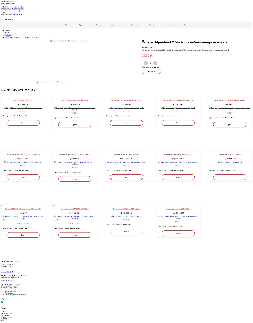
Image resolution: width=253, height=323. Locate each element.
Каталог (7, 32)
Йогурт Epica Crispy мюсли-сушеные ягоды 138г (178, 100)
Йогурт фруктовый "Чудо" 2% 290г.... (178, 209)
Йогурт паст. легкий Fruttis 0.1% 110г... (126, 154)
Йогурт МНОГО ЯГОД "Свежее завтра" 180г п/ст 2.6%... (23, 209)
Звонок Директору (18, 9)
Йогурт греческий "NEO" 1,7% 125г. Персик (126, 209)
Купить (23, 123)
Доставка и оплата (11, 291)
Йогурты (8, 36)
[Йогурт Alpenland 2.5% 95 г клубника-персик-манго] (69, 41)
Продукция (8, 34)
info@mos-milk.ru (18, 7)
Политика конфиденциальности (15, 294)
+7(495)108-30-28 (7, 7)
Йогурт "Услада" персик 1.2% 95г (229, 154)
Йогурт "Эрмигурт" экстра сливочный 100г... (75, 100)
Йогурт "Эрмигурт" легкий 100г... (23, 100)
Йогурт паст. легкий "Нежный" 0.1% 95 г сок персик (23, 154)
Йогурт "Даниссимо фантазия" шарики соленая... (230, 100)
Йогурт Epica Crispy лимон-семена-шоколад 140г (126, 100)
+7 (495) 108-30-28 (7, 272)
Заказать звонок (6, 9)
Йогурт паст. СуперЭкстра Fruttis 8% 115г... (178, 154)
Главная (7, 30)
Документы (9, 293)
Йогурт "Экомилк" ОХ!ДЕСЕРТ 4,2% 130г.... (75, 209)
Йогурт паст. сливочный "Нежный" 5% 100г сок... (74, 154)
